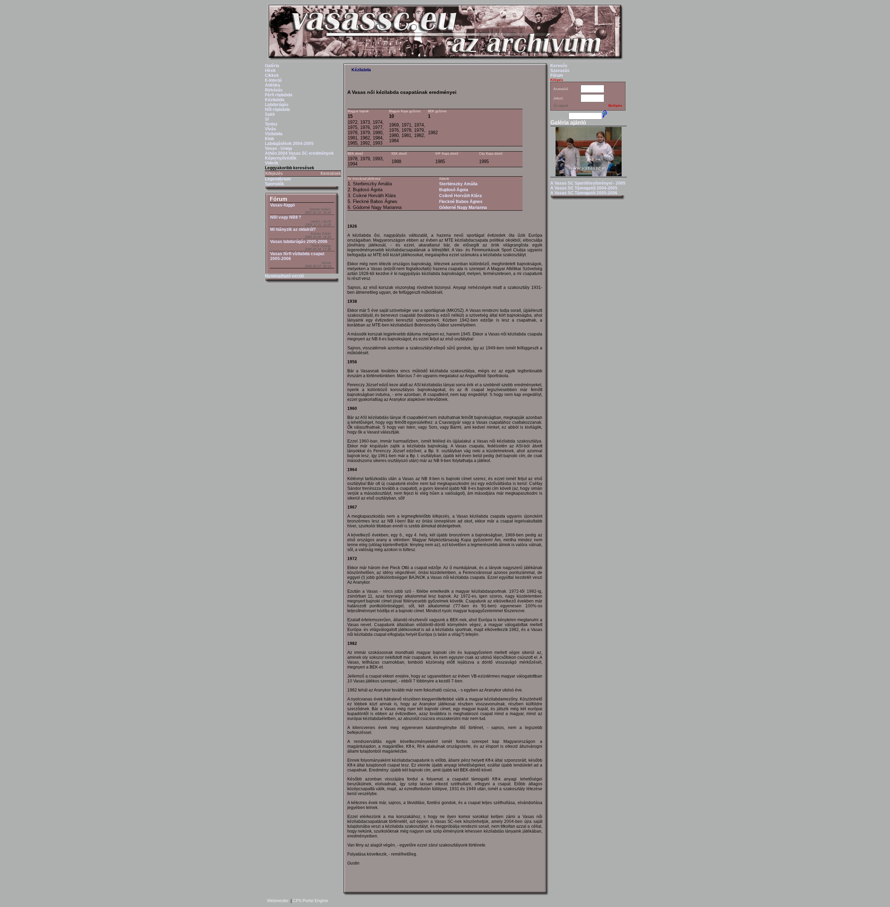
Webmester (278, 900)
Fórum (278, 199)
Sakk (270, 114)
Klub (269, 138)
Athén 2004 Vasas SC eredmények (299, 153)
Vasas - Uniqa (278, 148)
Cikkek (272, 75)
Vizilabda (274, 133)
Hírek (270, 70)
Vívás (270, 129)
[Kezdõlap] (445, 61)
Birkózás (274, 90)
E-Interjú (273, 80)
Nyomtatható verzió (284, 276)
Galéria (272, 65)
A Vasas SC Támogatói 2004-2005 (583, 188)
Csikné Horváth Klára (460, 195)
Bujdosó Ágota (453, 189)
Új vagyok (560, 105)
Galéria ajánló (568, 122)
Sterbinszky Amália (458, 183)
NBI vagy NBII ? (285, 217)
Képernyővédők (281, 158)
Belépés (615, 105)
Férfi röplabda (278, 94)
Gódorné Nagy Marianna (463, 207)
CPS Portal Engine (310, 900)
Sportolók (274, 183)
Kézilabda (274, 99)
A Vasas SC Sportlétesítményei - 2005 (587, 183)
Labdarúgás (277, 104)
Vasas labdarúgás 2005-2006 (298, 241)
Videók (271, 163)
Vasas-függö (282, 205)
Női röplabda (277, 109)
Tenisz (271, 124)
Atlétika (272, 85)
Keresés (558, 65)
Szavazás (559, 70)
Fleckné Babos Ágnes (461, 201)
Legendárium (278, 179)
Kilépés (556, 80)
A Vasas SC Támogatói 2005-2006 (583, 193)
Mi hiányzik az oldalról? (293, 229)
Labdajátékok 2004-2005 (289, 143)
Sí (267, 119)
